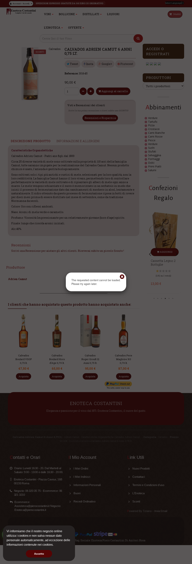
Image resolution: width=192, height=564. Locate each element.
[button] (54, 545)
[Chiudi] (122, 276)
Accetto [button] (39, 553)
